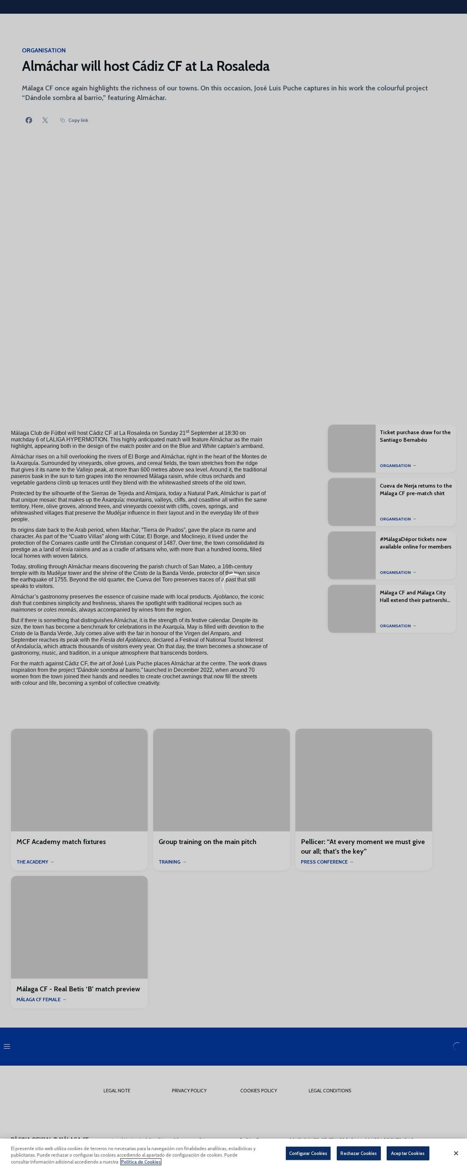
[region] (233, 1154)
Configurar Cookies (308, 1153)
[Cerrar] (456, 1153)
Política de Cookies (141, 1162)
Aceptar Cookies (408, 1153)
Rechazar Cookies (359, 1153)
